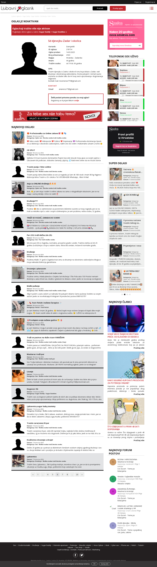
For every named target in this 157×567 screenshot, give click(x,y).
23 (77, 474)
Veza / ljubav (98, 545)
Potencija (73, 545)
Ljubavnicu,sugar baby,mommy (41, 406)
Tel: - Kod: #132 (129, 88)
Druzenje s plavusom (36, 268)
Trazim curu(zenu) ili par (38, 423)
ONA (136, 203)
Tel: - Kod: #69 (129, 60)
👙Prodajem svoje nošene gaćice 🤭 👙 (44, 320)
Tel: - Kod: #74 (129, 115)
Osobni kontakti (128, 203)
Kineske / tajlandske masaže (129, 476)
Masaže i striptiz (85, 545)
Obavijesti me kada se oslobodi (134, 76)
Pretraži (100, 8)
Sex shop (78, 547)
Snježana (123, 66)
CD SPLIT (31, 150)
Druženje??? (32, 201)
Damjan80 (70, 46)
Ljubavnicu (32, 456)
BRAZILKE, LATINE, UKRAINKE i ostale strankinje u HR (130, 507)
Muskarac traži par (35, 354)
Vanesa (123, 108)
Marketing (96, 550)
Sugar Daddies (35, 16)
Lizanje (30, 371)
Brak (107, 545)
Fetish (37, 307)
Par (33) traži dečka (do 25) (39, 235)
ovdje (76, 100)
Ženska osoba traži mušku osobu (54, 138)
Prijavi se (138, 2)
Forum (3, 2)
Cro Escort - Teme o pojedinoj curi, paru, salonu (130, 531)
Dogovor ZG (32, 389)
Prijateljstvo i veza (132, 245)
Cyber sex (38, 138)
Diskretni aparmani (60, 545)
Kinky (43, 325)
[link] (126, 34)
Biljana (123, 80)
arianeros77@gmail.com (68, 89)
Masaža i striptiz (124, 483)
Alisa (122, 95)
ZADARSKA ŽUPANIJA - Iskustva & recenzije (127, 490)
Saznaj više (104, 564)
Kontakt (74, 550)
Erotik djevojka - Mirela (127, 523)
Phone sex (125, 545)
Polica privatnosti (84, 550)
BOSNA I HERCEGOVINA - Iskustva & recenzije (128, 460)
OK (94, 564)
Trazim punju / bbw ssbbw (39, 167)
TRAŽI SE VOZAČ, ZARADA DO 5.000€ (43, 217)
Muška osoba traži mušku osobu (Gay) (52, 290)
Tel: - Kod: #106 (129, 102)
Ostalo (87, 547)
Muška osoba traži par (47, 359)
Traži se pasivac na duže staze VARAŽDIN (45, 337)
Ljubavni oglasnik (16, 16)
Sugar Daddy (26, 16)
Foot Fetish (45, 307)
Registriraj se (150, 2)
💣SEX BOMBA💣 (131, 194)
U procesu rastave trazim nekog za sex (132, 223)
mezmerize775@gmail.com (70, 81)
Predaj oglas (118, 8)
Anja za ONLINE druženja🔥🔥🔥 (41, 183)
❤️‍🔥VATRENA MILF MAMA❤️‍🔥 (131, 272)
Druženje (31, 252)
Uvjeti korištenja (63, 550)
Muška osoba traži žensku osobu (50, 171)
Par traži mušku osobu (47, 240)
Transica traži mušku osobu (49, 155)
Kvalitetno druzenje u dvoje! (40, 440)
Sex (36, 155)
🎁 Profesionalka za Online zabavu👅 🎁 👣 (46, 133)
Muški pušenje (33, 286)
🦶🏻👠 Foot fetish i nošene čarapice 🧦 (44, 302)
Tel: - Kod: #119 (129, 72)
